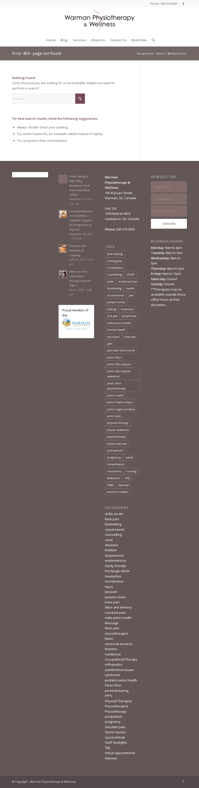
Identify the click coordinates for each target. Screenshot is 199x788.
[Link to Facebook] (183, 3)
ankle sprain (114, 514)
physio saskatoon (118, 430)
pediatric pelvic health (121, 680)
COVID (130, 274)
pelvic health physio (120, 402)
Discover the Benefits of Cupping (77, 250)
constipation (115, 267)
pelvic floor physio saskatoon (119, 373)
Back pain (112, 519)
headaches (113, 576)
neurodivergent (116, 633)
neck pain (113, 337)
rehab (129, 457)
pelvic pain (114, 416)
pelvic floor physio (119, 364)
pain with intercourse (121, 350)
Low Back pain (115, 612)
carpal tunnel (114, 529)
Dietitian (111, 550)
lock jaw (112, 316)
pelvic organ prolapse (121, 409)
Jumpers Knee (115, 597)
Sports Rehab (115, 737)
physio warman (117, 443)
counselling (114, 274)
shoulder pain (115, 727)
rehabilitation (115, 464)
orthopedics (114, 664)
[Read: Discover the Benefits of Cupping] (62, 248)
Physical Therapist (118, 701)
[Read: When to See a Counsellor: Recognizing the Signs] (62, 274)
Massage (111, 623)
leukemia (127, 309)
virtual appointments (120, 753)
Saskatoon (113, 478)
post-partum (115, 450)
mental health (116, 329)
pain (110, 343)
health (130, 288)
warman (123, 485)
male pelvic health (119, 323)
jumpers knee (116, 302)
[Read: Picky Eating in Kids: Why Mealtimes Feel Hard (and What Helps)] (62, 179)
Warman (111, 758)
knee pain (112, 602)
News (109, 638)
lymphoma (129, 316)
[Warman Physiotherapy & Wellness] (99, 20)
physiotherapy (116, 436)
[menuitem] (51, 40)
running (131, 471)
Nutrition (111, 649)
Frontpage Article (117, 571)
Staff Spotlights (116, 742)
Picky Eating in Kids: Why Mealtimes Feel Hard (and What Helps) (79, 185)
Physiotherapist (116, 706)
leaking (111, 309)
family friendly (115, 566)
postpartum (113, 716)
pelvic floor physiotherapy (116, 385)
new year (130, 337)
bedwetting (113, 524)
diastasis (111, 545)
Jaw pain (111, 592)
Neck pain (112, 628)
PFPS (108, 695)
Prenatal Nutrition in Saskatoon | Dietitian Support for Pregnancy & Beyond (81, 220)
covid (109, 540)
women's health (117, 492)
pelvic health (115, 395)
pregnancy (114, 457)
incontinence (115, 295)
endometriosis (127, 281)
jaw (131, 295)
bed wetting (115, 254)
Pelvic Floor (113, 685)
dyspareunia (114, 555)
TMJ (127, 478)
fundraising (114, 288)
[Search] (152, 40)
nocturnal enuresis (119, 644)
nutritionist (113, 654)
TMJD (110, 485)
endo (110, 281)
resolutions (114, 471)
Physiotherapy (115, 711)
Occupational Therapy (121, 659)
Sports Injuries (115, 732)
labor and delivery (118, 607)
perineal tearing (116, 690)
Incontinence (114, 581)
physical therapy (117, 423)
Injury (109, 586)
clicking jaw (114, 261)
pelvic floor (114, 357)
